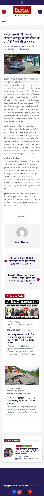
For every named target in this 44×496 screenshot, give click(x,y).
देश (33, 46)
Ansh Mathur (12, 46)
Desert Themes (35, 486)
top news (22, 216)
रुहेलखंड (10, 327)
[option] (22, 452)
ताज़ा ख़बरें (28, 46)
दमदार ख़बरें (25, 325)
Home (4, 22)
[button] (36, 440)
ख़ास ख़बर (21, 46)
